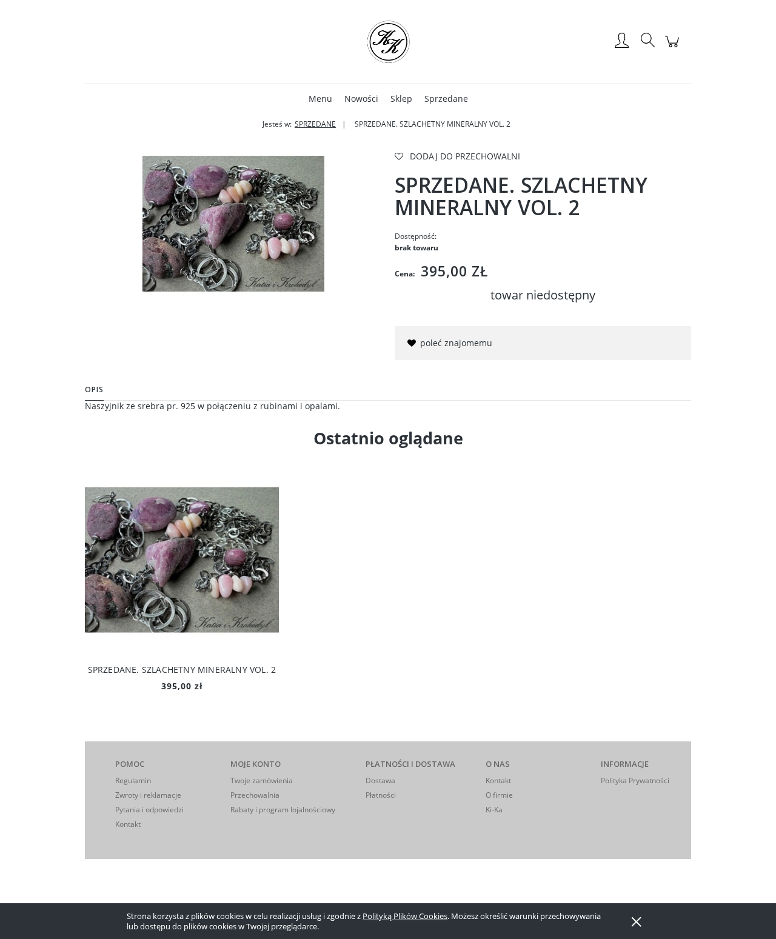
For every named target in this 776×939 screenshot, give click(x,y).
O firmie (499, 795)
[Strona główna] (388, 41)
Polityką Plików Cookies (405, 916)
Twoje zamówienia (261, 780)
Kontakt (128, 824)
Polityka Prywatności (635, 780)
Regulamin (133, 780)
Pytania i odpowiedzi (149, 809)
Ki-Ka (494, 809)
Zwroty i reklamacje (148, 795)
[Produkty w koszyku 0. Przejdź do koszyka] (674, 47)
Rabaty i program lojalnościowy (282, 809)
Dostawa (380, 780)
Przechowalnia (254, 795)
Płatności (381, 795)
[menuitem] (320, 98)
